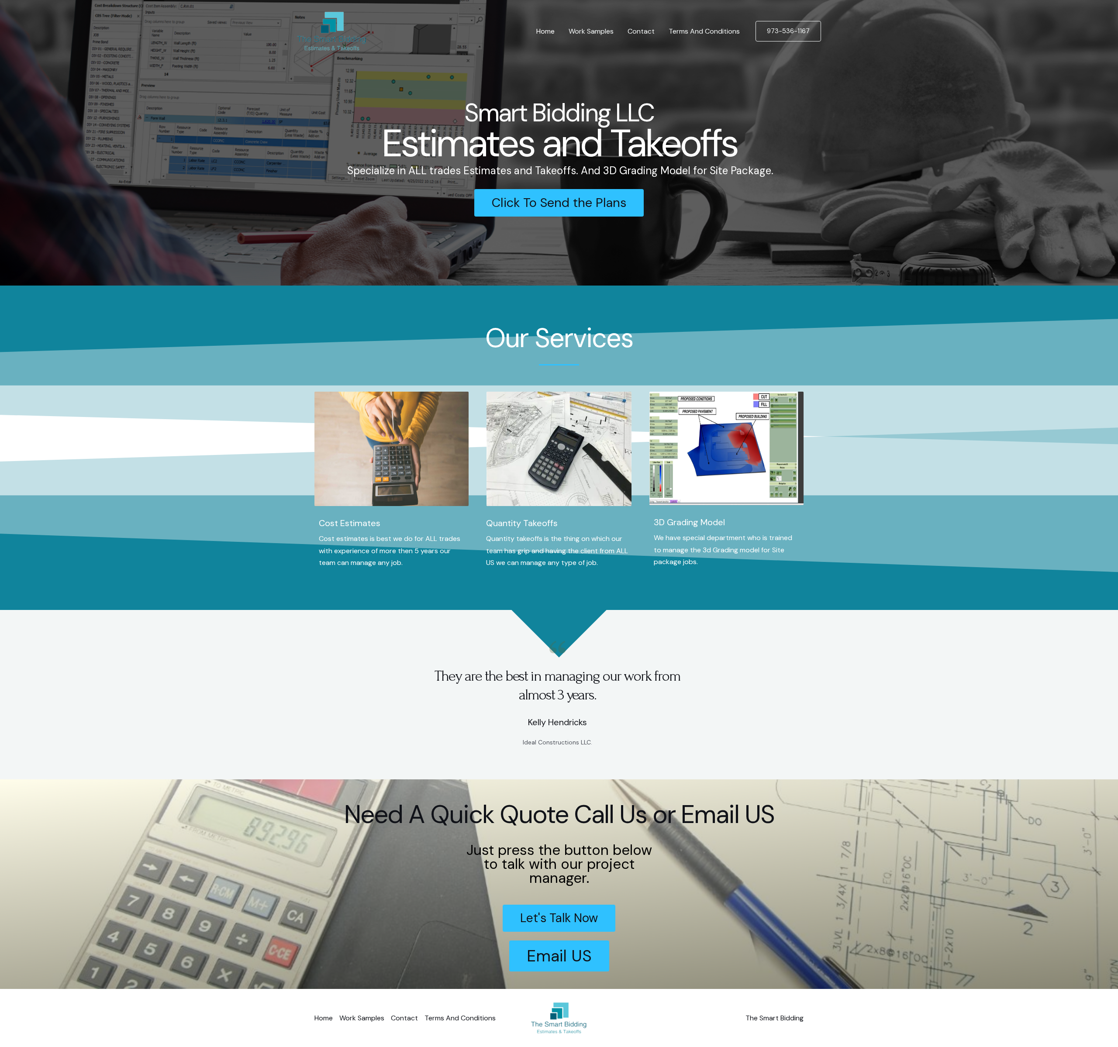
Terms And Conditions (704, 31)
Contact (641, 31)
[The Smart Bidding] (331, 30)
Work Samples (591, 31)
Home (545, 31)
